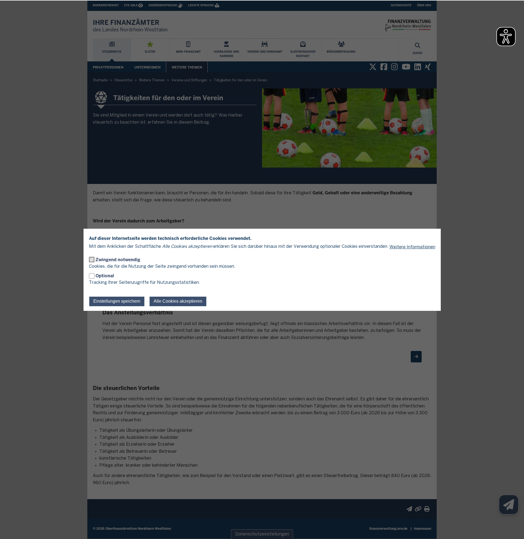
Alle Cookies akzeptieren (178, 301)
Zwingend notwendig (118, 260)
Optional (105, 276)
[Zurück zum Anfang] (513, 528)
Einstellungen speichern (116, 301)
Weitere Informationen (412, 247)
